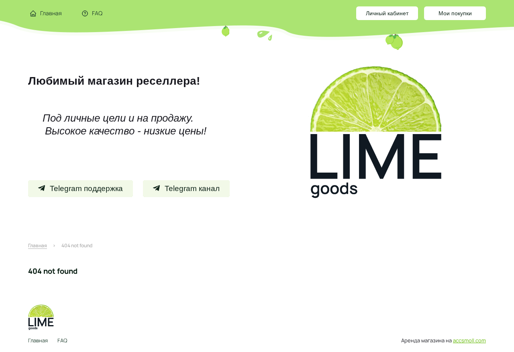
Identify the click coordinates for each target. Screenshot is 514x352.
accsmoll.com (469, 340)
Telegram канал (192, 188)
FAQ (62, 340)
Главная (38, 340)
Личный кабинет (387, 13)
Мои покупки (455, 13)
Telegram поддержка (86, 188)
